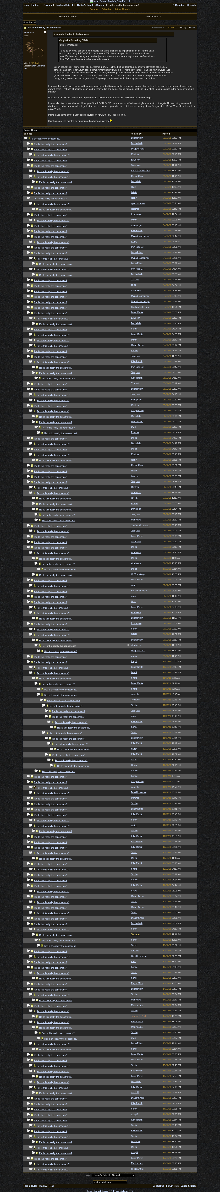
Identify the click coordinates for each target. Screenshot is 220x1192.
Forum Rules (30, 1186)
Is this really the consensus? (45, 138)
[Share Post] (185, 28)
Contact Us (158, 1186)
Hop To (88, 1175)
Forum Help (172, 1186)
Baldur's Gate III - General (90, 5)
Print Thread (29, 22)
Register (179, 5)
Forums (47, 5)
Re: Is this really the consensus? (45, 27)
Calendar (106, 9)
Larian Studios (31, 5)
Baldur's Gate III (64, 5)
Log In (192, 5)
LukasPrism (159, 28)
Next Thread (152, 16)
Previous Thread (68, 16)
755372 (193, 28)
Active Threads (122, 9)
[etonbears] (34, 59)
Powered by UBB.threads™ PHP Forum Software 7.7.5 (110, 1191)
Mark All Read (46, 1186)
